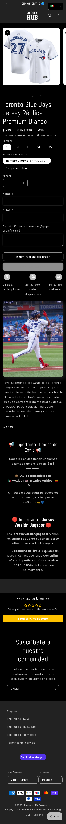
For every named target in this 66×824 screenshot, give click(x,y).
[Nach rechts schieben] (41, 96)
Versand (21, 135)
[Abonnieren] (55, 689)
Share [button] (10, 426)
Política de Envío (18, 719)
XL (38, 147)
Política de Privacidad (21, 727)
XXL (51, 147)
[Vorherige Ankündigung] (6, 4)
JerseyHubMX (31, 805)
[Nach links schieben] (25, 96)
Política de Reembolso (22, 735)
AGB (28, 814)
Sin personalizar (17, 168)
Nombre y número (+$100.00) (26, 160)
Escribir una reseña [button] (33, 619)
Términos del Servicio (21, 743)
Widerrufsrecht (25, 809)
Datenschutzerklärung (48, 809)
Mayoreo (12, 711)
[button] (7, 16)
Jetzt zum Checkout (33, 267)
